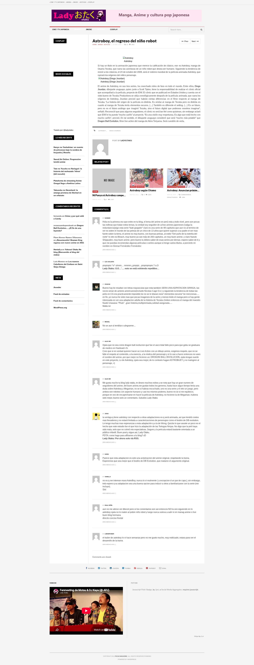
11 (127, 44)
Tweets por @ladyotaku (63, 130)
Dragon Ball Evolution (108, 121)
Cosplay (91, 2)
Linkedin (115, 568)
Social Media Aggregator (171, 590)
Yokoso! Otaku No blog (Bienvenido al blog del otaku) (67, 252)
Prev (186, 41)
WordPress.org (60, 308)
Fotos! (134, 583)
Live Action (172, 186)
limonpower (109, 534)
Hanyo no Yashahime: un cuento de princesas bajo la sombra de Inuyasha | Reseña (68, 150)
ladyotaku (126, 140)
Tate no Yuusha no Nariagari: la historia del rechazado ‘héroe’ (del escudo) (68, 171)
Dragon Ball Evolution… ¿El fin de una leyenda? (69, 228)
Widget (196, 636)
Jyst (157, 590)
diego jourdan (115, 130)
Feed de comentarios (63, 301)
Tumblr (127, 568)
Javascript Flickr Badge (142, 590)
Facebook (91, 568)
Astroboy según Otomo (143, 190)
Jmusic (75, 2)
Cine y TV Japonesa (57, 2)
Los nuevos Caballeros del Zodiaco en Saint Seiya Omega (68, 264)
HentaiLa (58, 249)
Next (194, 41)
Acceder (57, 287)
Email (164, 568)
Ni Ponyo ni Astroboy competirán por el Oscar (117, 195)
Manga (68, 2)
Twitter (103, 568)
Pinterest (152, 568)
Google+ (140, 568)
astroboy (102, 130)
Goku (107, 454)
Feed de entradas (61, 294)
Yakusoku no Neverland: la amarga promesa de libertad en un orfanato (67, 192)
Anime (94, 44)
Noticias (83, 2)
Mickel (107, 322)
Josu (106, 413)
